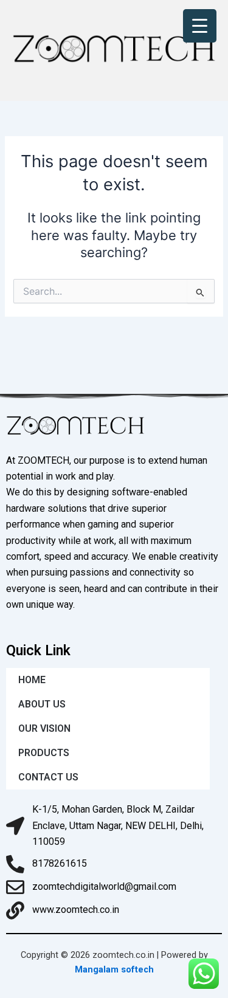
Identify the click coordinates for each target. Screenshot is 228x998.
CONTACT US (48, 777)
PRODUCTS (43, 753)
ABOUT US (42, 704)
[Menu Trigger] (199, 26)
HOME (32, 680)
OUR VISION (44, 728)
